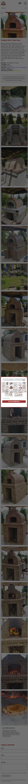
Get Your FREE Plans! (14, 401)
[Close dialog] (26, 378)
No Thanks (14, 404)
